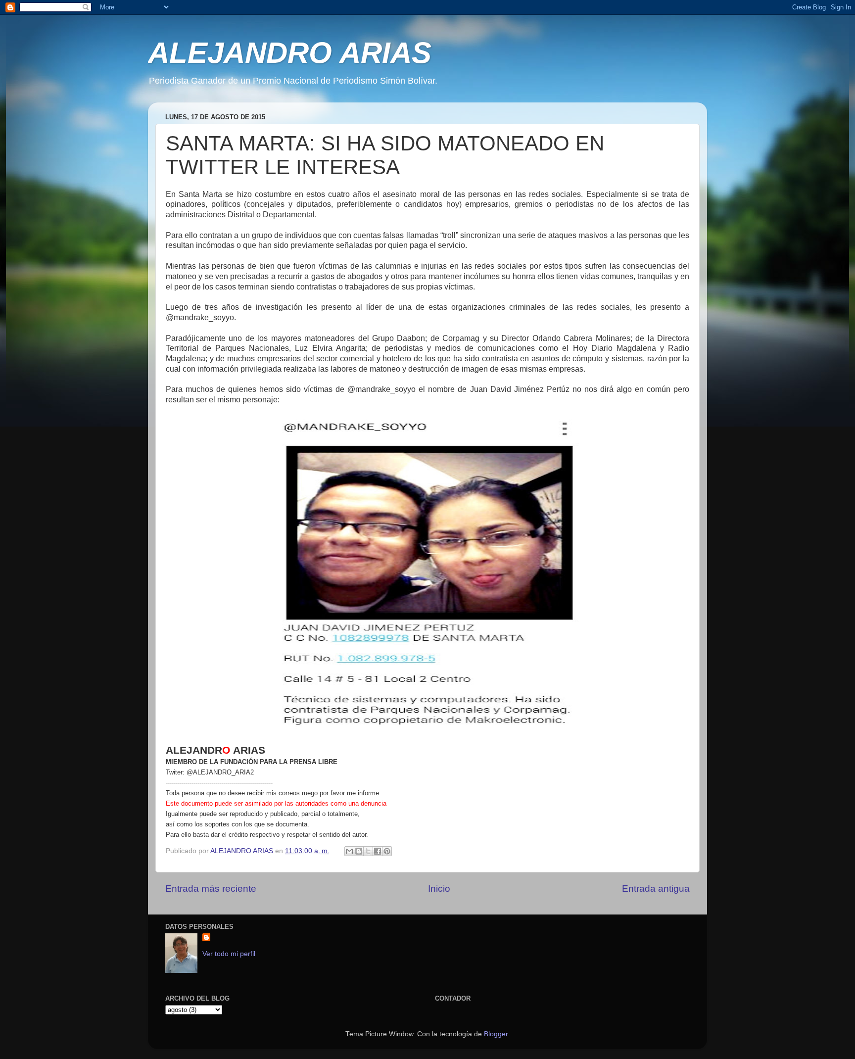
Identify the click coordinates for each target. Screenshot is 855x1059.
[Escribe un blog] (359, 851)
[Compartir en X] (368, 851)
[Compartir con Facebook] (377, 851)
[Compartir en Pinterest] (387, 851)
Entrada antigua (656, 888)
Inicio (439, 888)
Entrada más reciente (210, 888)
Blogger (496, 1034)
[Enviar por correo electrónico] (349, 851)
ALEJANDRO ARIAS (289, 52)
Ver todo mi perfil (228, 954)
